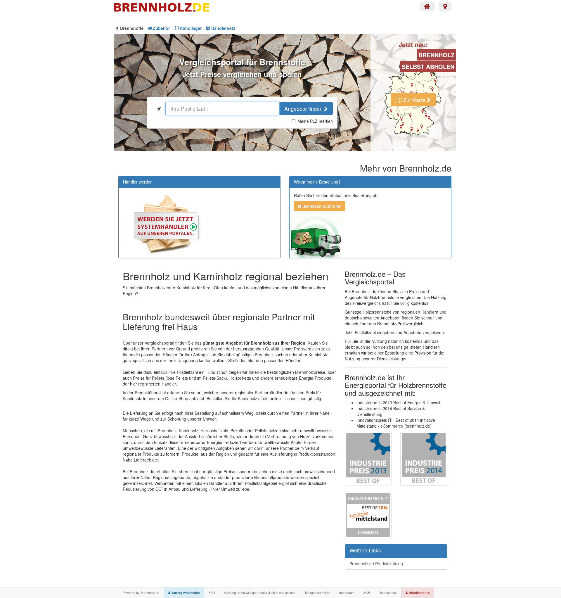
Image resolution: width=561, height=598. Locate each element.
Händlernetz (222, 28)
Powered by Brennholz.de (141, 592)
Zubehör (161, 28)
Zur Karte (414, 99)
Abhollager (190, 28)
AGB (366, 592)
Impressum (346, 592)
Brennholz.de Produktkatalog (376, 563)
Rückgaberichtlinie (317, 592)
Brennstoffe (131, 28)
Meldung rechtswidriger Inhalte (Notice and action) (259, 592)
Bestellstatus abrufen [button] (321, 206)
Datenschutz (388, 592)
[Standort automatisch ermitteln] (159, 108)
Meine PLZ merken (315, 121)
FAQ (212, 592)
